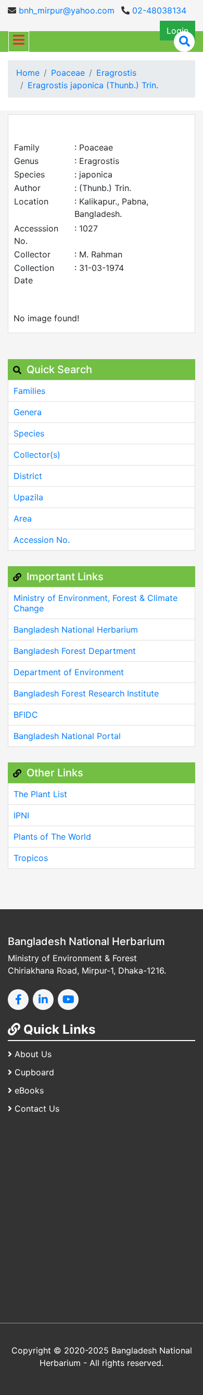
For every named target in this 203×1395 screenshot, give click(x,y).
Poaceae (68, 72)
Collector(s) (37, 454)
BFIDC (26, 714)
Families (29, 391)
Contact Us (37, 1108)
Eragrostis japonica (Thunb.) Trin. (93, 85)
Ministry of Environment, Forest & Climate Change (95, 603)
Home (28, 72)
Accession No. (42, 540)
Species (29, 433)
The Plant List (40, 794)
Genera (28, 412)
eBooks (29, 1090)
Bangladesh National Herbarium (76, 629)
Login (177, 30)
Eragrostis (116, 72)
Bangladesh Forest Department (75, 651)
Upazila (28, 497)
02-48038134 (158, 10)
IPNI (21, 815)
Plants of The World (52, 836)
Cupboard (34, 1072)
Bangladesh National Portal (67, 736)
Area (23, 518)
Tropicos (31, 858)
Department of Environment (69, 672)
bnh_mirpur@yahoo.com (65, 10)
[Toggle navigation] (18, 41)
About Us (33, 1054)
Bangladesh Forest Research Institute (86, 693)
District (28, 476)
